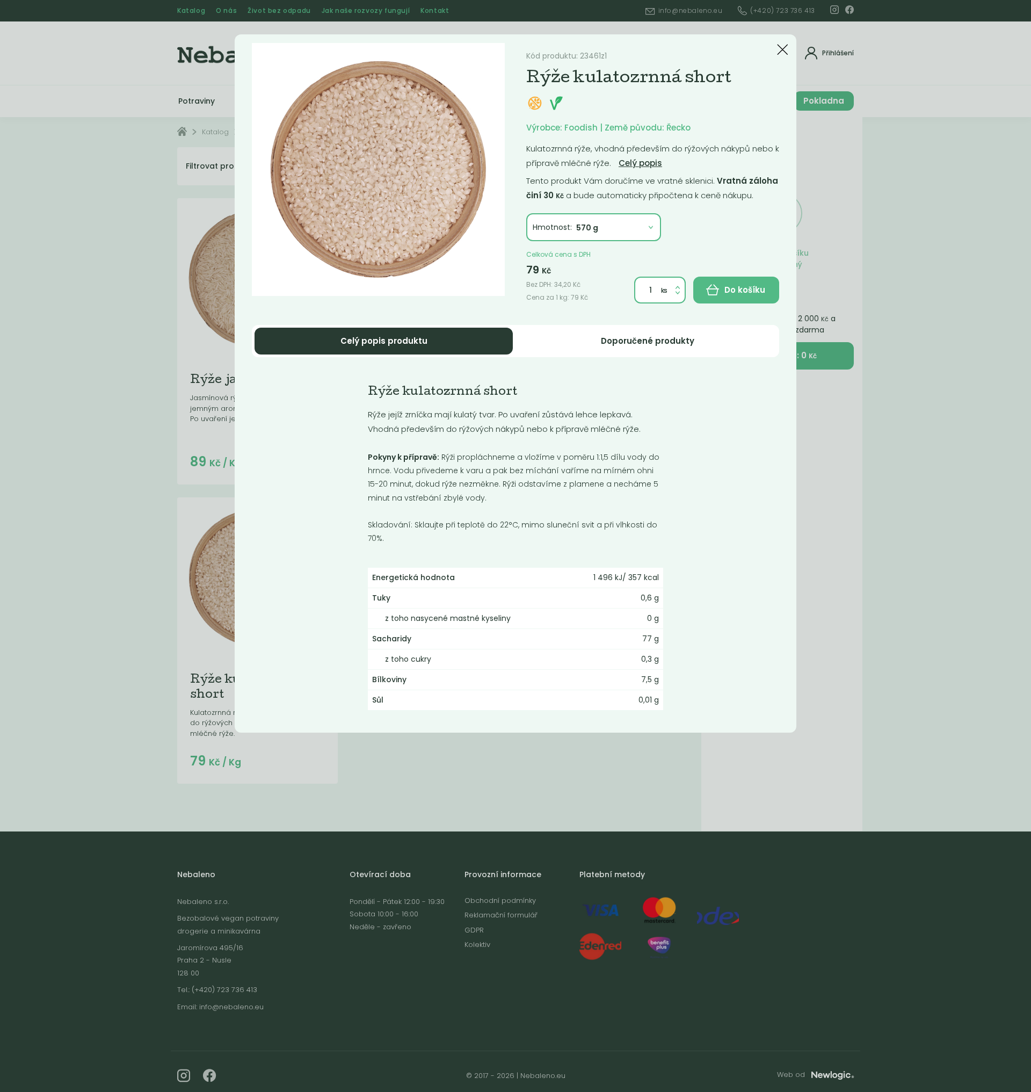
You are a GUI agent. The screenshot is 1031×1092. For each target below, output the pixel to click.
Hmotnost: (552, 227)
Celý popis (640, 163)
